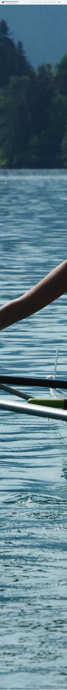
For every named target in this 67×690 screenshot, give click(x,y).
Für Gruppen (45, 2)
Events (50, 2)
